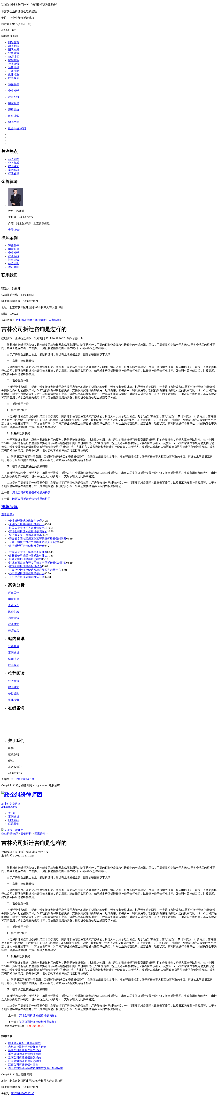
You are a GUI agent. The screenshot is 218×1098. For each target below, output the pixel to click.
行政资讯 (13, 63)
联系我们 (13, 78)
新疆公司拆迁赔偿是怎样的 (25, 559)
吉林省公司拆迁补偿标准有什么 (28, 555)
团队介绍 (13, 49)
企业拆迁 (13, 252)
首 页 (11, 813)
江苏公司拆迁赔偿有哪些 (23, 1064)
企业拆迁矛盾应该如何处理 (25, 520)
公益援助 (13, 71)
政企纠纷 (13, 256)
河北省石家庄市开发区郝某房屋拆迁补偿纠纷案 (37, 562)
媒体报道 (13, 74)
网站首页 (13, 42)
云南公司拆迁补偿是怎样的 (24, 1057)
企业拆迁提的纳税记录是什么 (26, 524)
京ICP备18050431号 (22, 779)
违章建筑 (13, 259)
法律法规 (13, 67)
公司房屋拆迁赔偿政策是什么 (26, 573)
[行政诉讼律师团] (21, 795)
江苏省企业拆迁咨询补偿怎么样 (28, 527)
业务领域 (13, 53)
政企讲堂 (13, 624)
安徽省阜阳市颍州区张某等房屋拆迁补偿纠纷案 (37, 538)
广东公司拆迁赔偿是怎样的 (24, 1061)
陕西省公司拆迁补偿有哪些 (24, 1043)
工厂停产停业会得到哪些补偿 (26, 577)
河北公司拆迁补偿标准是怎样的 (31, 492)
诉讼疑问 (13, 266)
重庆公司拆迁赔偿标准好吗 (25, 566)
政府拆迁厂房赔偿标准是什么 (26, 545)
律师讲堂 (13, 56)
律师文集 (13, 630)
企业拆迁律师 (24, 320)
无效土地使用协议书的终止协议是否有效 (33, 542)
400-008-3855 (35, 1025)
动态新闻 (13, 46)
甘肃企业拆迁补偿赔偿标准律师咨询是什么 (35, 569)
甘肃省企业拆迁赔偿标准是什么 (28, 552)
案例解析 (13, 60)
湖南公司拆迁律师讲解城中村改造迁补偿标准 (35, 1068)
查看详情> (14, 229)
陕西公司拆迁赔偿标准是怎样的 (31, 498)
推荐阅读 (9, 506)
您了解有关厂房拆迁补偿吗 (25, 535)
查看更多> (7, 514)
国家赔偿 (13, 249)
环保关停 (13, 245)
